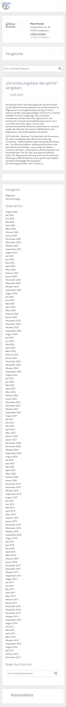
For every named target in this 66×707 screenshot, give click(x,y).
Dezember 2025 (13, 239)
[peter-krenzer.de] (22, 3)
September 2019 (13, 494)
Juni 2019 (10, 504)
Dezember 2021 (13, 402)
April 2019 (10, 511)
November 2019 (13, 487)
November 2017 (13, 568)
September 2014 (13, 643)
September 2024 (13, 290)
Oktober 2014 (12, 640)
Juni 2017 (10, 585)
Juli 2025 (10, 256)
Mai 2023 (10, 344)
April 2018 (10, 551)
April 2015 (10, 633)
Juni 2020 (10, 463)
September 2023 (13, 330)
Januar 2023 (11, 358)
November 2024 (13, 283)
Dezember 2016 (13, 606)
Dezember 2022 (13, 361)
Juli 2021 (10, 419)
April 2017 (10, 592)
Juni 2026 (10, 218)
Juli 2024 (10, 296)
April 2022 (10, 388)
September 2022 (13, 371)
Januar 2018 (11, 562)
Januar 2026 (11, 235)
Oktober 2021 (12, 409)
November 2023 (13, 324)
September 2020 (13, 453)
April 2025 (10, 266)
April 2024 (10, 307)
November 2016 (13, 609)
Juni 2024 (10, 300)
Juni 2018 (10, 545)
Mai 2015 (10, 630)
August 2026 (11, 211)
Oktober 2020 (12, 449)
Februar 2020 (12, 477)
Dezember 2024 (13, 279)
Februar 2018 (12, 558)
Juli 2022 (10, 378)
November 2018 (13, 528)
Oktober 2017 (12, 572)
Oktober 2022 (12, 368)
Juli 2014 (10, 650)
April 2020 (10, 470)
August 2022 (11, 375)
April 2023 (10, 347)
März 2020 (11, 473)
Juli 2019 (10, 500)
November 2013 (13, 657)
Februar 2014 (12, 653)
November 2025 (13, 242)
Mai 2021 (10, 426)
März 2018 (11, 555)
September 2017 (13, 575)
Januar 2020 (11, 480)
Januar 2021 (11, 439)
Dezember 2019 (13, 483)
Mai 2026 (10, 222)
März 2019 (11, 514)
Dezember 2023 (13, 320)
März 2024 (11, 310)
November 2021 (13, 405)
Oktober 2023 (12, 327)
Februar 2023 (12, 354)
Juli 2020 (10, 460)
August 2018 (11, 538)
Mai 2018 (10, 548)
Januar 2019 (11, 521)
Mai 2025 (10, 262)
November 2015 (13, 613)
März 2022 (11, 392)
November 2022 (13, 364)
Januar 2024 (11, 317)
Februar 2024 (12, 313)
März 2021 (11, 432)
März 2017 (11, 596)
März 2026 (11, 228)
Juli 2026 (10, 215)
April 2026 (10, 225)
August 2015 (11, 623)
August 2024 (11, 293)
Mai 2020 (10, 466)
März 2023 (11, 351)
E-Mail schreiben (38, 33)
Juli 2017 (10, 582)
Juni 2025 (10, 259)
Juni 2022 (10, 381)
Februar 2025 (12, 273)
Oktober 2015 (12, 616)
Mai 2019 (10, 507)
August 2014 (11, 647)
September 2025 (13, 249)
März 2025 (11, 269)
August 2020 (11, 456)
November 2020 (13, 446)
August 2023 (11, 334)
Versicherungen (13, 198)
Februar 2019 (12, 517)
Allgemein (10, 195)
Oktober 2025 (12, 245)
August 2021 (11, 415)
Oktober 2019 (12, 490)
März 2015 (11, 636)
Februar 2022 (12, 395)
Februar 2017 (12, 599)
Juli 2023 (10, 337)
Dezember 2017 (13, 565)
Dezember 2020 (13, 443)
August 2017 (11, 579)
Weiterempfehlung (22, 695)
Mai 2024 (10, 303)
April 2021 (10, 429)
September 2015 (13, 619)
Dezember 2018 (13, 524)
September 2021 (13, 412)
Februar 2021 (12, 436)
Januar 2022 (11, 398)
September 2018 (13, 534)
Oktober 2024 (12, 286)
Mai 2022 (10, 385)
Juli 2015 (10, 626)
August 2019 (11, 497)
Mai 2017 (10, 589)
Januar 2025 (11, 276)
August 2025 (11, 252)
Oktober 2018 (12, 531)
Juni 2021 (10, 422)
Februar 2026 (12, 232)
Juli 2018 (10, 541)
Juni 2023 (10, 341)
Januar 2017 (11, 602)
